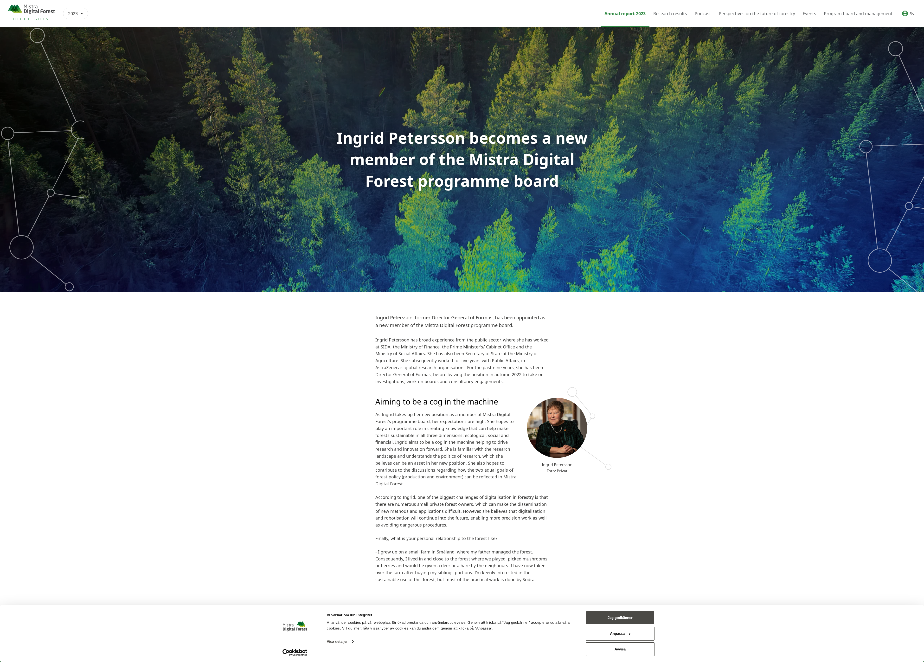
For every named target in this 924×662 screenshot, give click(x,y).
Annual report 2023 (625, 13)
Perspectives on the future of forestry (757, 13)
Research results (670, 13)
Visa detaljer (337, 641)
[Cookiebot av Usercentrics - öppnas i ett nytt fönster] (295, 652)
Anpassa (617, 633)
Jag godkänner (620, 618)
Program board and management (858, 13)
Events (809, 13)
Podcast (703, 13)
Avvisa (620, 649)
